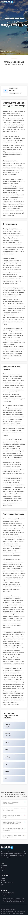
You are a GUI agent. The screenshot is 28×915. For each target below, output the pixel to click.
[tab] (14, 803)
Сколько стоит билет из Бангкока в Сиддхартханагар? (12, 816)
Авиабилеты (10, 51)
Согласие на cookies (20, 911)
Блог (2, 884)
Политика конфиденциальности (8, 909)
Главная (3, 51)
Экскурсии (3, 868)
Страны (3, 880)
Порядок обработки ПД (6, 913)
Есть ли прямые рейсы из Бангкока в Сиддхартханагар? (13, 809)
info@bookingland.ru (8, 893)
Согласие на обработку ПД (7, 911)
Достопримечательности (7, 882)
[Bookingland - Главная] (8, 847)
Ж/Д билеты (4, 870)
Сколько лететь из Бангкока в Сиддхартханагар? (10, 802)
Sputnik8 (19, 901)
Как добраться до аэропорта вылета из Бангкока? (12, 829)
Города (3, 878)
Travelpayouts (13, 901)
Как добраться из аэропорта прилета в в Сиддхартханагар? (13, 836)
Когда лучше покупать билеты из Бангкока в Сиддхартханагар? (11, 822)
